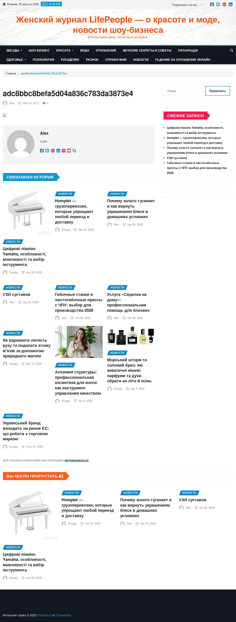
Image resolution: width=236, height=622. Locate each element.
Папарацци (188, 50)
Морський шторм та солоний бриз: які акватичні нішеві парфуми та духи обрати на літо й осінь (129, 370)
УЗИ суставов (16, 294)
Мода (84, 50)
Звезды (13, 50)
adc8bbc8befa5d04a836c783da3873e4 (43, 73)
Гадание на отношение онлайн (182, 59)
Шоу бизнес (39, 50)
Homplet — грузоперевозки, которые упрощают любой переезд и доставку (74, 211)
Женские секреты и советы (147, 50)
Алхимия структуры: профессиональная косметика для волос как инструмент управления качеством (78, 382)
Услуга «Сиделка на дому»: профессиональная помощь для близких (128, 302)
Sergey (13, 272)
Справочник (116, 59)
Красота (63, 50)
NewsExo (45, 615)
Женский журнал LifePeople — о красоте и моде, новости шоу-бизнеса (118, 24)
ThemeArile (63, 615)
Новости (141, 59)
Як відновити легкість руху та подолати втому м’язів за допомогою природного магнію (27, 348)
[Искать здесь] (231, 50)
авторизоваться (76, 460)
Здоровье (15, 59)
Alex (12, 103)
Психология (43, 59)
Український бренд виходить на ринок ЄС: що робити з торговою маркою (26, 431)
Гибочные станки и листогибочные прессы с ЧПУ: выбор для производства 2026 (78, 302)
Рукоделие (70, 59)
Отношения (106, 50)
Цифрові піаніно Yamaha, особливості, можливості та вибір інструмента (24, 256)
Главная (11, 73)
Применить (217, 91)
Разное (92, 59)
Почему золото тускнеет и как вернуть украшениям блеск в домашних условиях (131, 208)
